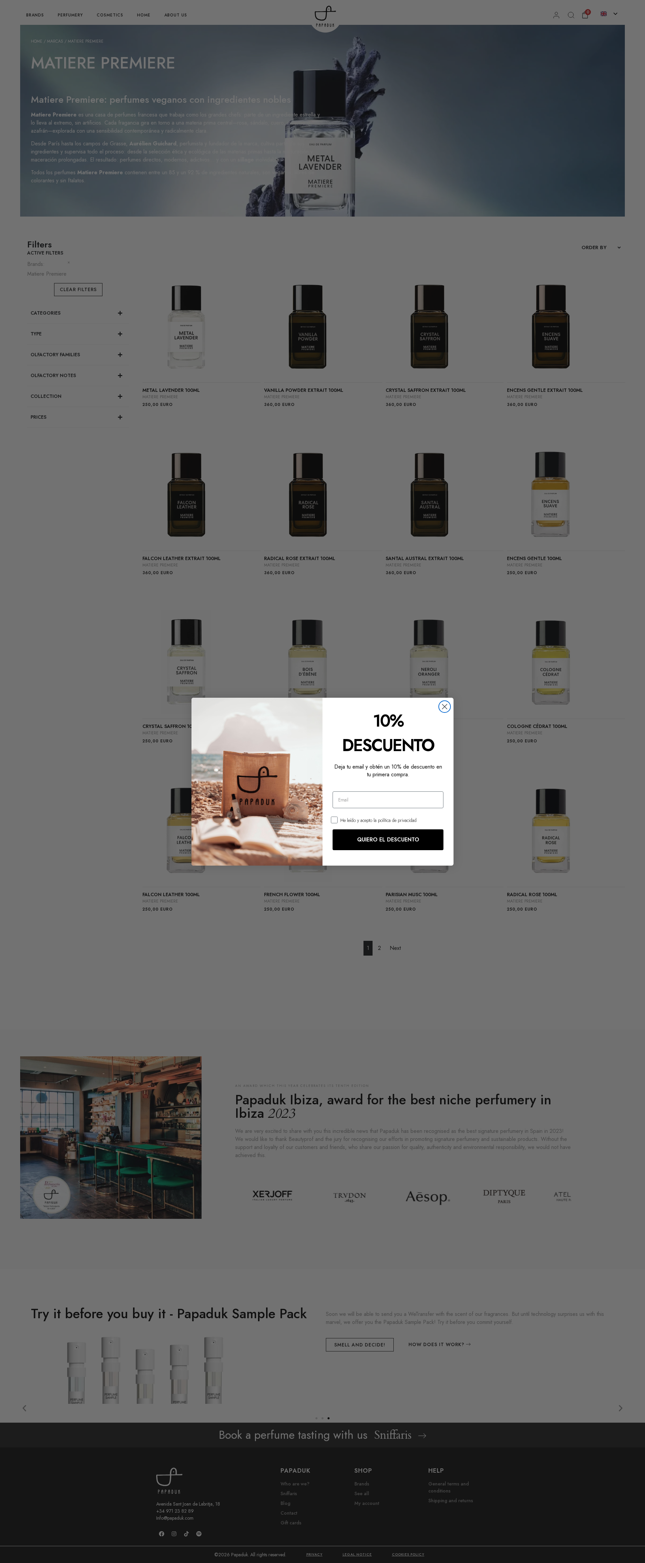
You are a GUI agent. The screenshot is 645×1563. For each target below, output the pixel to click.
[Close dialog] (444, 706)
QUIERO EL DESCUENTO (388, 839)
